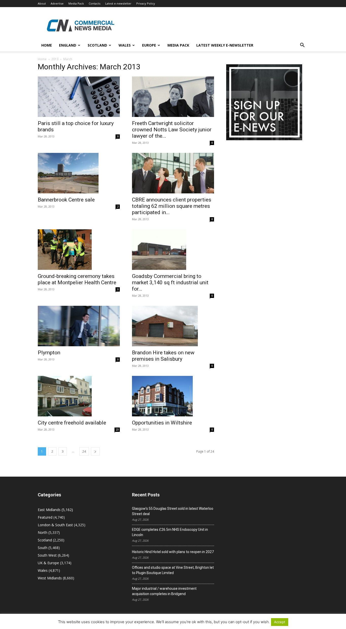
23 (117, 429)
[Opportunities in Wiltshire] (173, 396)
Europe (149, 45)
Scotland (97, 45)
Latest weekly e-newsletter (224, 45)
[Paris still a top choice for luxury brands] (79, 96)
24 (84, 451)
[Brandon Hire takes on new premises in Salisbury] (173, 326)
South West (47, 555)
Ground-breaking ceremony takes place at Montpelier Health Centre (77, 279)
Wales (125, 45)
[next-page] (95, 451)
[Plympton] (79, 326)
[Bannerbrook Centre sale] (79, 173)
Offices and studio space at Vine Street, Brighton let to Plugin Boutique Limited (173, 570)
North (42, 532)
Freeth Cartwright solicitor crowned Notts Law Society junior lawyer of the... (172, 129)
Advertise (57, 3)
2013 (55, 59)
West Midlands (50, 578)
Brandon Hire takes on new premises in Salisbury (163, 356)
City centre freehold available (72, 423)
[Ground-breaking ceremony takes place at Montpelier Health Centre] (79, 249)
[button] (302, 45)
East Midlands (49, 509)
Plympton (49, 353)
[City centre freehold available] (79, 396)
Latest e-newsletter (118, 3)
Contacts (94, 3)
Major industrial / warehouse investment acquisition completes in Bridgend (164, 591)
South (42, 547)
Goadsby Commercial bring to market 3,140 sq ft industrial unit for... (170, 282)
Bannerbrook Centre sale (66, 200)
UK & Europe (48, 562)
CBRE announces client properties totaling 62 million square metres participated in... (171, 206)
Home (46, 45)
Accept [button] (279, 622)
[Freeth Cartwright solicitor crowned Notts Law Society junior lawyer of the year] (173, 96)
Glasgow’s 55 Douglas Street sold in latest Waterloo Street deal (172, 511)
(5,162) (55, 509)
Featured (45, 517)
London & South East (55, 524)
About (42, 3)
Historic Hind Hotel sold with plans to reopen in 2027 (173, 552)
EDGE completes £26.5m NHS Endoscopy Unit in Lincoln (170, 532)
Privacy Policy (145, 3)
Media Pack (76, 3)
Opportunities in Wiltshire (162, 423)
